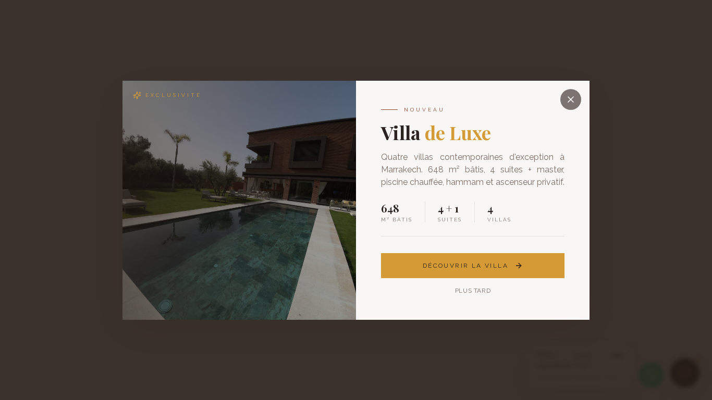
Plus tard (472, 290)
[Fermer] (570, 99)
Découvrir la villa (465, 265)
